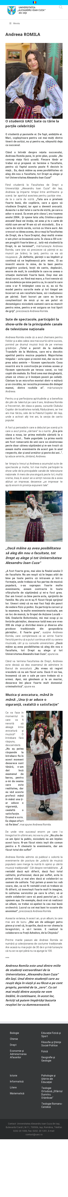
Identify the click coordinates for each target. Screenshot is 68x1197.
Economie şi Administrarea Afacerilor (18, 1054)
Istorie (13, 1075)
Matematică (17, 1093)
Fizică (44, 1051)
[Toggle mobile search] (61, 7)
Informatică (17, 1081)
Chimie (14, 1038)
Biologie (14, 1033)
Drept (13, 1044)
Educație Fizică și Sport (51, 1035)
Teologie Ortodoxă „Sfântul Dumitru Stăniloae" (51, 1093)
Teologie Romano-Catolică (52, 1105)
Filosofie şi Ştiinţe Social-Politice (51, 1044)
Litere (13, 1087)
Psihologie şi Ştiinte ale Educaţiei (48, 1078)
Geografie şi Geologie (48, 1059)
